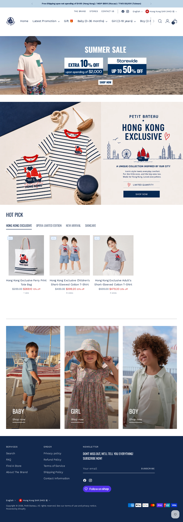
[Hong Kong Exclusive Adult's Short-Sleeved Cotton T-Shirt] (113, 255)
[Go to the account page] (167, 21)
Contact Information (56, 478)
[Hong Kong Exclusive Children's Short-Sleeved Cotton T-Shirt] (70, 255)
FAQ (8, 459)
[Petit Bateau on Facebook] (123, 11)
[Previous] (32, 4)
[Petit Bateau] (10, 21)
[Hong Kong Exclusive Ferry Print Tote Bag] (26, 255)
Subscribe (148, 468)
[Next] (151, 4)
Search (10, 453)
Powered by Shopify (16, 509)
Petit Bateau (30, 505)
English (136, 11)
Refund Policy (52, 459)
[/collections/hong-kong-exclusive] (91, 153)
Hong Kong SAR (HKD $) (162, 11)
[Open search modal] (160, 21)
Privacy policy (52, 453)
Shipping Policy (53, 472)
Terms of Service (54, 465)
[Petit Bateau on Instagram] (127, 11)
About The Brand (17, 472)
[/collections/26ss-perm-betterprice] (91, 65)
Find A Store (13, 465)
